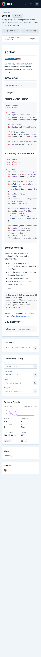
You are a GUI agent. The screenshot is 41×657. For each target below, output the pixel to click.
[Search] (31, 4)
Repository (8, 456)
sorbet (6, 15)
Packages (6, 12)
